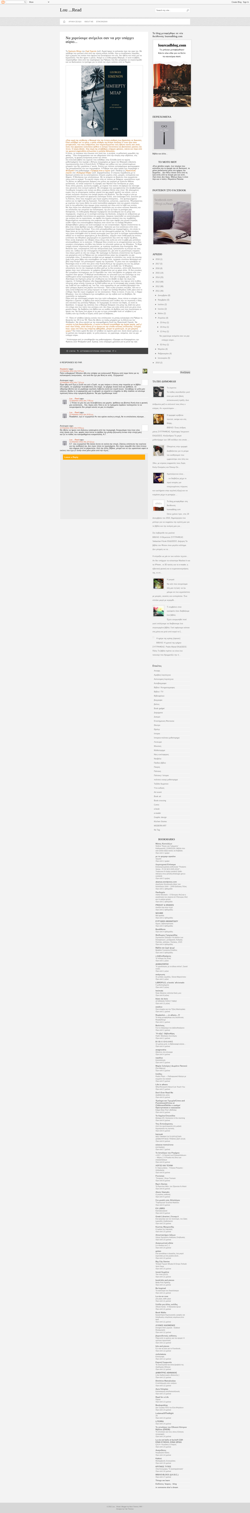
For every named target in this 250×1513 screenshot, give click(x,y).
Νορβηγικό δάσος (162, 1453)
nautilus (159, 1058)
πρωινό (158, 859)
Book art (157, 796)
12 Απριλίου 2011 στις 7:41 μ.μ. (72, 382)
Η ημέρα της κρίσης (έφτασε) (168, 638)
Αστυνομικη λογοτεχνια (89, 351)
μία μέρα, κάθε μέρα (163, 1299)
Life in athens (162, 1084)
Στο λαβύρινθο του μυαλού (163, 533)
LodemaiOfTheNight (164, 1413)
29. (157, 1416)
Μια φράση (160, 916)
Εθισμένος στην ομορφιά (177, 446)
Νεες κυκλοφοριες (161, 754)
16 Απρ (163, 327)
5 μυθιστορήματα (162, 985)
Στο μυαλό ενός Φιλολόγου (168, 1200)
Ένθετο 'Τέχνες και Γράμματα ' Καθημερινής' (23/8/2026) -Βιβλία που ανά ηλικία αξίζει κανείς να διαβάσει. (170, 848)
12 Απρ (163, 331)
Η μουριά (170, 579)
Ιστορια (157, 733)
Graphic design (160, 817)
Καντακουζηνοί (161, 1211)
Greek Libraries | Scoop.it (167, 1216)
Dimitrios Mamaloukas (166, 1381)
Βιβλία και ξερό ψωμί (165, 948)
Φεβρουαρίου (163, 353)
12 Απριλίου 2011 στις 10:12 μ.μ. (82, 442)
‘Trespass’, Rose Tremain (166, 1178)
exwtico (159, 1007)
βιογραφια (158, 700)
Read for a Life (162, 1397)
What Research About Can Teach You (170, 1087)
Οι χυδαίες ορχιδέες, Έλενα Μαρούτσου (171, 977)
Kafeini (159, 1458)
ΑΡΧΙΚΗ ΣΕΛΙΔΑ (75, 22)
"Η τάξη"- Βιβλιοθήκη (165, 1033)
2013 (158, 282)
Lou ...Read (70, 9)
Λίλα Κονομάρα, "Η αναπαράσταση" (169, 1469)
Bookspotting (162, 1405)
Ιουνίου (161, 309)
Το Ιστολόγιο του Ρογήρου (168, 1153)
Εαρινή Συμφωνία (164, 1362)
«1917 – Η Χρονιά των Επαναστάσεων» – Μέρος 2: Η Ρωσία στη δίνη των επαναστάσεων (171, 1157)
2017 (158, 264)
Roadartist (64, 369)
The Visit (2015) (162, 1274)
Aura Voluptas (162, 1389)
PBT (140, 1507)
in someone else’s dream (167, 1487)
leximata (159, 991)
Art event (158, 792)
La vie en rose (162, 1296)
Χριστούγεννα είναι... (176, 474)
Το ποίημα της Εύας (163, 958)
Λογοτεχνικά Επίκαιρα (166, 864)
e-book (157, 809)
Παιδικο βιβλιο (160, 763)
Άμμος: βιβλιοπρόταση (164, 924)
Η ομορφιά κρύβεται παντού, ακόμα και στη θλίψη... (176, 419)
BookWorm (161, 929)
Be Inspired (161, 1288)
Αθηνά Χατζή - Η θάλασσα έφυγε (168, 1307)
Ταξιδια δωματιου (161, 784)
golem (158, 1251)
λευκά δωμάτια (162, 1272)
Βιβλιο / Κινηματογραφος (164, 687)
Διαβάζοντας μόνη (163, 1095)
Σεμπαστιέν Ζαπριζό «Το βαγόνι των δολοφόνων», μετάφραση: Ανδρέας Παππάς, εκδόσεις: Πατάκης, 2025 (169, 939)
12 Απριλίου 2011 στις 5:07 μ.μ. (72, 371)
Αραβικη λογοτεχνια (162, 675)
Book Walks (161, 1312)
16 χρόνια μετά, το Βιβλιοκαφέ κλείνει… (171, 1044)
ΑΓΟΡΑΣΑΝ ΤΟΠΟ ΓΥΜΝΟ (166, 1001)
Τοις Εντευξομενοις (164, 1124)
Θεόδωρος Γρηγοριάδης (167, 935)
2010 (158, 363)
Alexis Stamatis (162, 1192)
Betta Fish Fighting (163, 1283)
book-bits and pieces (165, 1280)
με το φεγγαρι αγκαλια (165, 856)
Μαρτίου (161, 349)
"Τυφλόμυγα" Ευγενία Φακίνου (167, 1203)
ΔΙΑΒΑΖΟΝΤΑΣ (162, 964)
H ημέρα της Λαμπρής (164, 1229)
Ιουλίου (161, 304)
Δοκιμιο (157, 717)
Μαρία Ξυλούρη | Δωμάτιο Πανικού (171, 1066)
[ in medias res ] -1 (163, 1245)
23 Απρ (163, 322)
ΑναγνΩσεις (161, 1450)
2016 (158, 268)
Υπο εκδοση (159, 788)
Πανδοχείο (160, 892)
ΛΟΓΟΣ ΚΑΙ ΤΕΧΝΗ (164, 1165)
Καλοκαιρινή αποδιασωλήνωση (168, 1391)
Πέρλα (158, 1400)
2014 (158, 277)
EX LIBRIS (160, 1208)
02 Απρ (163, 344)
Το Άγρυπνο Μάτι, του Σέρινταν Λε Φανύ (171, 1186)
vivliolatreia (161, 1354)
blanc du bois (162, 999)
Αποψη (157, 671)
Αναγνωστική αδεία (164, 1243)
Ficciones (160, 1176)
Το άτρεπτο (171, 388)
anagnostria (161, 1050)
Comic (156, 805)
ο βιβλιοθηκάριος (163, 956)
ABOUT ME (88, 22)
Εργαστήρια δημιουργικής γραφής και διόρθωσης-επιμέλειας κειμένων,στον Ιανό (170, 1317)
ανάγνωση (160, 974)
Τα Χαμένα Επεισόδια (165, 1116)
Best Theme (133, 1507)
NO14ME (159, 913)
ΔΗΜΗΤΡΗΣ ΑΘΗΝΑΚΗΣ (166, 1373)
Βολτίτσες (160, 1025)
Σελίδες (159, 1074)
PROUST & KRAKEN (165, 905)
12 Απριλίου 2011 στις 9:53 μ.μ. (72, 428)
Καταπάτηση (160, 1060)
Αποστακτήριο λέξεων (165, 1235)
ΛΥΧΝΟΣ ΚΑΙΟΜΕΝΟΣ (165, 1325)
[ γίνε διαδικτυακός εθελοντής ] (167, 1375)
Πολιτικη (157, 771)
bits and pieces (162, 1346)
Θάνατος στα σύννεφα (164, 1052)
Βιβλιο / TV (158, 692)
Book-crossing (160, 800)
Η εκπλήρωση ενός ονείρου (166, 1383)
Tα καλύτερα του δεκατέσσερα (167, 1291)
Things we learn (163, 1480)
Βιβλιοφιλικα (159, 696)
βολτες (156, 704)
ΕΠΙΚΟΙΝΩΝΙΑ (101, 22)
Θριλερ (157, 729)
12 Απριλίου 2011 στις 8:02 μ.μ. (81, 415)
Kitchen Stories (160, 821)
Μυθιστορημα (105, 351)
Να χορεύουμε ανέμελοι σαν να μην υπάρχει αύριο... (100, 40)
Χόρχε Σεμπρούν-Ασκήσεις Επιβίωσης (170, 1237)
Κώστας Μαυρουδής (165, 1227)
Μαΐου (161, 313)
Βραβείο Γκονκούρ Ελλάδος (166, 950)
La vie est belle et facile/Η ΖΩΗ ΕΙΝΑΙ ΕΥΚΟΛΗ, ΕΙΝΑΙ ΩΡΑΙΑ (169, 1441)
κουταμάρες (160, 1147)
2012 (158, 286)
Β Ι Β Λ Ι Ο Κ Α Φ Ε (164, 1042)
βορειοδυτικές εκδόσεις (166, 1336)
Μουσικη (157, 746)
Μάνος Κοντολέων (164, 844)
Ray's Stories (161, 1184)
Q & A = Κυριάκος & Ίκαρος (166, 1445)
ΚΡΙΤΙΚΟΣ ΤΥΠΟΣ (163, 1466)
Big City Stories (163, 1261)
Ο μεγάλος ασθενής (163, 1194)
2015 (158, 273)
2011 (158, 291)
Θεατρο (157, 725)
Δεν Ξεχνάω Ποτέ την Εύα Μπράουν (169, 1408)
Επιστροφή (160, 1357)
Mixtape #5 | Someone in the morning (170, 1118)
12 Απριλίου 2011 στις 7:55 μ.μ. (81, 401)
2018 (158, 259)
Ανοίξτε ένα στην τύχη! (164, 907)
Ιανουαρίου (163, 358)
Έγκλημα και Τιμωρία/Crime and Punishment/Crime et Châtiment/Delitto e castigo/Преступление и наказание (170, 1104)
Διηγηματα (158, 713)
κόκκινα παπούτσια (164, 1145)
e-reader (157, 813)
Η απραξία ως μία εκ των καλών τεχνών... (170, 556)
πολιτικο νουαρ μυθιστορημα (166, 780)
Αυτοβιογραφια (160, 683)
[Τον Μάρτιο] (160, 1068)
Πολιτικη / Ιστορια (161, 775)
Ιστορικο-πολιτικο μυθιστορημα (167, 738)
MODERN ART (160, 826)
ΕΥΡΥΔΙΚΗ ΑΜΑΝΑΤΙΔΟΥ (167, 921)
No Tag (157, 830)
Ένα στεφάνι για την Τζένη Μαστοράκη (170, 1009)
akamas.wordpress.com (166, 882)
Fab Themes (129, 1509)
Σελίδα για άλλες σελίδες (167, 1304)
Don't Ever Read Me (164, 1093)
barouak (159, 1134)
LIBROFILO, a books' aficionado (170, 983)
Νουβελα (157, 759)
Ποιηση (157, 767)
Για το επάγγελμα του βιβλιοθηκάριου (170, 1028)
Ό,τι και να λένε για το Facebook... (169, 1349)
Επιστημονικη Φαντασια (164, 721)
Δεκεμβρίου (163, 295)
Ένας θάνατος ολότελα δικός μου (168, 993)
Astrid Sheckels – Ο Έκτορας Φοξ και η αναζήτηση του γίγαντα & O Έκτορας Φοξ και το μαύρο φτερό (172, 897)
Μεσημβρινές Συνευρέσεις (165, 1461)
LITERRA (160, 1421)
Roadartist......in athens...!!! (168, 1015)
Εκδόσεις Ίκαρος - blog (166, 1484)
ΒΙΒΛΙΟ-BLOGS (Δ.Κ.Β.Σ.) (167, 1475)
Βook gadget (159, 708)
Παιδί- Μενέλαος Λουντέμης (166, 1036)
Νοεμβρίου (162, 300)
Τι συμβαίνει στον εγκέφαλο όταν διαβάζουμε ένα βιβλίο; (178, 611)
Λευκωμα (158, 742)
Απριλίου (162, 318)
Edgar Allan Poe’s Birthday (166, 1110)
